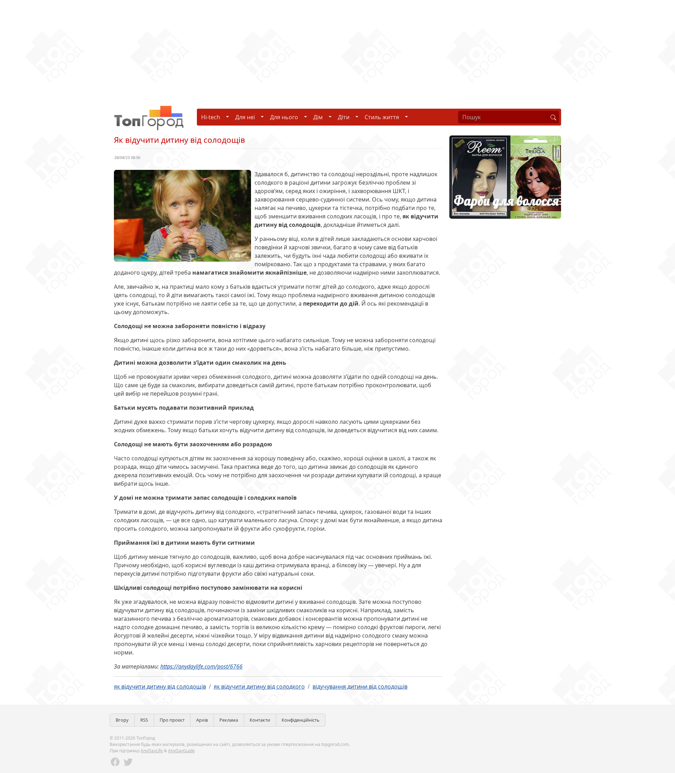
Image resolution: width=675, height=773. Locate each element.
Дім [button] (318, 117)
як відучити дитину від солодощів (160, 686)
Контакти (260, 720)
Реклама (228, 720)
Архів (202, 720)
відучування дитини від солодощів (360, 686)
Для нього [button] (284, 117)
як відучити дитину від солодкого (259, 686)
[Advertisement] (211, 49)
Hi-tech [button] (210, 117)
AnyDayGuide (181, 751)
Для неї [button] (245, 117)
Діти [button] (343, 117)
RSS (144, 720)
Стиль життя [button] (382, 117)
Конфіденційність (301, 720)
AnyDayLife (152, 751)
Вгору (122, 720)
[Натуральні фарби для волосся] (505, 176)
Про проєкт (172, 720)
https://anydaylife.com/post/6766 (201, 666)
